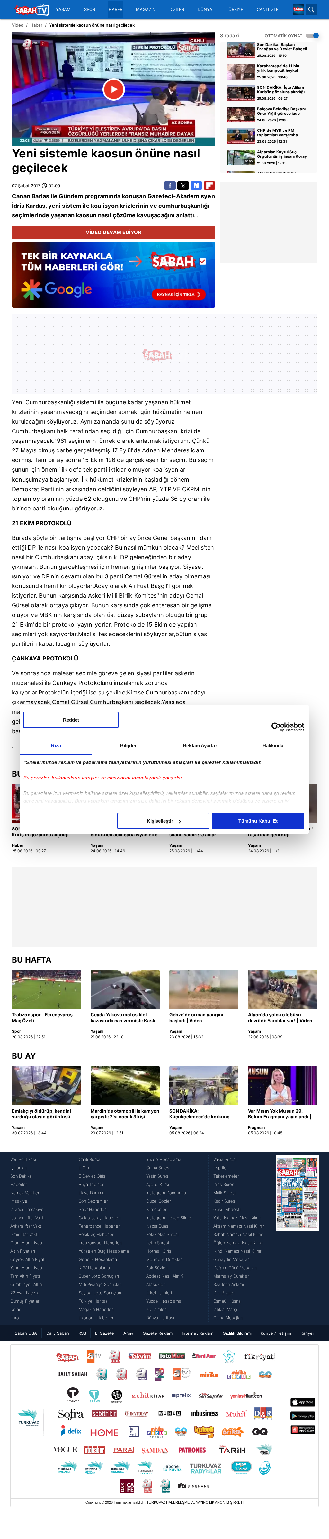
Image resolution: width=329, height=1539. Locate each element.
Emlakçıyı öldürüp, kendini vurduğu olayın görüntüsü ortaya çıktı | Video (41, 1114)
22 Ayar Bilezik (24, 1292)
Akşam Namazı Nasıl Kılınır (238, 1226)
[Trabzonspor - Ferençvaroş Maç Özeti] (46, 989)
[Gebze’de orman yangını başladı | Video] (203, 989)
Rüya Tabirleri (91, 1184)
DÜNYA (205, 9)
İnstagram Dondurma (166, 1192)
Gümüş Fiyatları (25, 1301)
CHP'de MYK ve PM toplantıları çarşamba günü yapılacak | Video (278, 133)
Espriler (220, 1167)
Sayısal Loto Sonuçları (100, 1292)
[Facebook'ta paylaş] (170, 185)
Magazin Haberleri (96, 1309)
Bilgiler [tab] (128, 745)
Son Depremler (93, 1201)
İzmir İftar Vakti (24, 1234)
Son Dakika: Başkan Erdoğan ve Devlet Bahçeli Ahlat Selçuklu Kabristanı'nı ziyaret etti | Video (282, 47)
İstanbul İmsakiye (27, 1209)
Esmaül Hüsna (227, 1301)
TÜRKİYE (234, 9)
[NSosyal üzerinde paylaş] (196, 185)
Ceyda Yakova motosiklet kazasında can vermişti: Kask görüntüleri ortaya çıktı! (123, 1018)
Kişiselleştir (160, 821)
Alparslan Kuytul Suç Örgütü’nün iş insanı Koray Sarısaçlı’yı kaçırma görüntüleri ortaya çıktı (282, 154)
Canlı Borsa (89, 1159)
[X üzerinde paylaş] (183, 185)
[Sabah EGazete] (297, 1238)
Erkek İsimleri (159, 1292)
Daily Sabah (57, 1333)
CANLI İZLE (268, 9)
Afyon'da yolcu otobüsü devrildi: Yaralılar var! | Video (280, 1017)
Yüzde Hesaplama (163, 1159)
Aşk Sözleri (157, 1267)
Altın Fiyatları (22, 1251)
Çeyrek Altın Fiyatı (28, 1259)
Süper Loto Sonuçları (99, 1276)
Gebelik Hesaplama (98, 1259)
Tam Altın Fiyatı (25, 1276)
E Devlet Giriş (92, 1176)
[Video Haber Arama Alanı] (311, 9)
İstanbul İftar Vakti (27, 1217)
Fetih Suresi (157, 1242)
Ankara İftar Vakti (26, 1226)
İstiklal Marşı (225, 1309)
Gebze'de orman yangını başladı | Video (196, 1017)
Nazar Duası (157, 1226)
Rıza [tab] (56, 745)
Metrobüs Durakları (164, 1259)
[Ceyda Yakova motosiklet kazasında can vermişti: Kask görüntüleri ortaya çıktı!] (125, 989)
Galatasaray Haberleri (99, 1217)
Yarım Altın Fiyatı (26, 1267)
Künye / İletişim (276, 1333)
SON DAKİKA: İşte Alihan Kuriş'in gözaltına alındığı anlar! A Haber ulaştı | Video (281, 90)
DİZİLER (176, 9)
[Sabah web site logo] (298, 9)
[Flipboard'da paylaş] (209, 185)
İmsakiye (18, 1201)
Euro (14, 1317)
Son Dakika (21, 1176)
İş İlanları (18, 1167)
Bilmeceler (156, 1209)
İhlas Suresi (224, 1184)
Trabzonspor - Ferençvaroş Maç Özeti (42, 1017)
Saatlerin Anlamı (228, 1284)
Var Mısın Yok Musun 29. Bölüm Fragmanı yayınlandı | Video (279, 1114)
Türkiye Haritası (94, 1301)
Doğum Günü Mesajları (235, 1267)
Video (17, 25)
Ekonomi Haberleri (96, 1317)
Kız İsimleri (156, 1309)
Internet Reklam (197, 1333)
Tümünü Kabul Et (258, 821)
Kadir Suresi (224, 1201)
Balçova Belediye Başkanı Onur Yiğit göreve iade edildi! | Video (281, 111)
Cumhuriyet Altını (26, 1284)
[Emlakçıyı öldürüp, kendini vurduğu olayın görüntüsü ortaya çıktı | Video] (46, 1085)
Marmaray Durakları (231, 1276)
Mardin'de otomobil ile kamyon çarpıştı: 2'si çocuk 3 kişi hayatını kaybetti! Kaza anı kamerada (125, 1114)
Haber (36, 25)
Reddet (71, 720)
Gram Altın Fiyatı (26, 1242)
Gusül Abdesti (227, 1209)
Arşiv (128, 1333)
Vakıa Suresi (224, 1159)
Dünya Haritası (160, 1317)
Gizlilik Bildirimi (237, 1333)
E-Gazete (104, 1333)
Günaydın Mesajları (231, 1259)
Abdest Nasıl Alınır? (164, 1276)
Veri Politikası (23, 1159)
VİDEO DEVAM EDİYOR (113, 232)
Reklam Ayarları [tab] (200, 745)
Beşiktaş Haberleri (96, 1234)
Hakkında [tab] (273, 745)
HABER (115, 9)
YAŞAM (63, 9)
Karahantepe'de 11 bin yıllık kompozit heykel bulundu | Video (278, 68)
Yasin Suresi (157, 1176)
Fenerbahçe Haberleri (99, 1226)
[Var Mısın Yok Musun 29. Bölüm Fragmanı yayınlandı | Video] (282, 1085)
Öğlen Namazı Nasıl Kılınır (238, 1242)
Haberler (18, 1184)
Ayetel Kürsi (157, 1184)
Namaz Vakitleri (25, 1192)
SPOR (89, 9)
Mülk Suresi (224, 1192)
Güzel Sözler (158, 1201)
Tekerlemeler (226, 1176)
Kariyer (307, 1333)
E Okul (85, 1167)
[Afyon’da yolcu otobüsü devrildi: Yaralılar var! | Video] (282, 989)
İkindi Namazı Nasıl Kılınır (237, 1251)
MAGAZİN (146, 9)
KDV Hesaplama (94, 1267)
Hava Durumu (91, 1192)
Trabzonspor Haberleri (100, 1242)
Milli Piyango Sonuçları (100, 1284)
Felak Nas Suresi (162, 1234)
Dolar (15, 1309)
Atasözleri (155, 1284)
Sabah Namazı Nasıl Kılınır (238, 1234)
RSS (82, 1333)
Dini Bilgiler (224, 1292)
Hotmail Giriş (158, 1251)
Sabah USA (26, 1333)
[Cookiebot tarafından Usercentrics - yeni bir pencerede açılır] (276, 727)
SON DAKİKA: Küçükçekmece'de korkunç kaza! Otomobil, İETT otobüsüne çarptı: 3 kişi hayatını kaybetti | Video (199, 1114)
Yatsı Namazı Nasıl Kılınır (237, 1217)
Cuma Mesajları (228, 1317)
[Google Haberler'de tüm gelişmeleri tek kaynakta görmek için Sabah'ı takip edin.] (113, 278)
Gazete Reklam (158, 1333)
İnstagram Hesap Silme (168, 1217)
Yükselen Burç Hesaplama (104, 1251)
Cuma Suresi (158, 1167)
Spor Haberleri (93, 1209)
